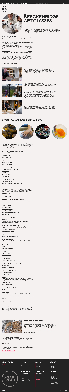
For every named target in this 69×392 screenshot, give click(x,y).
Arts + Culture (5, 3)
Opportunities (38, 366)
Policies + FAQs (62, 390)
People (37, 364)
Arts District (52, 365)
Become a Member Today (8, 350)
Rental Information (53, 363)
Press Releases (38, 365)
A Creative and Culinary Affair (39, 94)
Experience (13, 3)
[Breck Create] (4, 9)
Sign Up (3, 364)
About (37, 363)
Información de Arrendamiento (55, 364)
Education (19, 3)
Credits (66, 390)
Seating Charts (53, 367)
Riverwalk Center (53, 366)
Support (25, 3)
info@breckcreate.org (54, 378)
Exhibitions (38, 379)
